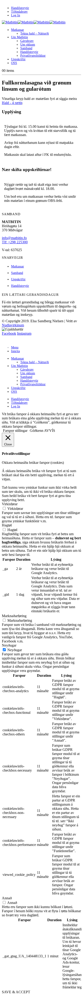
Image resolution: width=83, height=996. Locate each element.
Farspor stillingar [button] (15, 431)
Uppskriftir (18, 59)
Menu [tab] (14, 347)
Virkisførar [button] (10, 504)
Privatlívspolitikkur (33, 55)
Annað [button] (7, 898)
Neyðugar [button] (9, 645)
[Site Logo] (33, 22)
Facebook (9, 333)
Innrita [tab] (15, 351)
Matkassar (17, 30)
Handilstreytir (20, 8)
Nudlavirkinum (13, 325)
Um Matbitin (19, 37)
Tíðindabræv (19, 11)
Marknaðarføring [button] (14, 616)
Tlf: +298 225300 (15, 242)
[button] (4, 340)
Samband (26, 48)
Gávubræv (27, 41)
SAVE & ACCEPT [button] (16, 992)
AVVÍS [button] (49, 431)
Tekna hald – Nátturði (34, 33)
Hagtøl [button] (7, 525)
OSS (14, 63)
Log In (15, 15)
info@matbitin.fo (14, 238)
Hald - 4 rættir (12, 103)
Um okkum (27, 44)
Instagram (24, 333)
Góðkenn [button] (36, 431)
